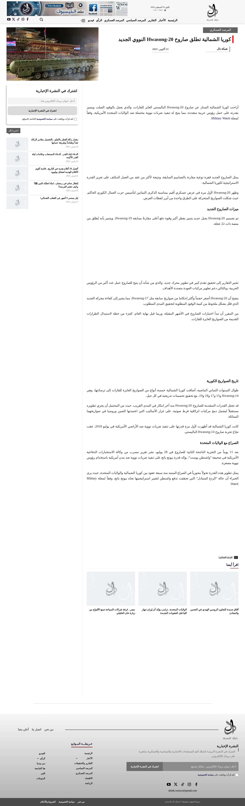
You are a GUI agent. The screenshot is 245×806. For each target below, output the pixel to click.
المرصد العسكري (220, 29)
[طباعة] (181, 75)
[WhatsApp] (192, 75)
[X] (13, 19)
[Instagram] (22, 19)
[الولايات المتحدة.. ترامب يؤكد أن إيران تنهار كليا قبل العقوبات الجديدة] (162, 589)
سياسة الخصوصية (44, 119)
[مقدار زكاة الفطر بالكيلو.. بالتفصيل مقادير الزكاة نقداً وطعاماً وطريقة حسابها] (17, 143)
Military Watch (220, 118)
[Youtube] (8, 19)
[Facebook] (27, 19)
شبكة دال (222, 48)
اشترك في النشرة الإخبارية (42, 110)
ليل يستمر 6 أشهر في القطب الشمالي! (59, 198)
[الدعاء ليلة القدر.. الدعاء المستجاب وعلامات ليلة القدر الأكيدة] (17, 158)
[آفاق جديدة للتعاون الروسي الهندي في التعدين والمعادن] (214, 589)
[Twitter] (175, 784)
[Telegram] (170, 75)
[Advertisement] (162, 148)
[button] (41, 19)
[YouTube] (168, 784)
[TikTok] (18, 19)
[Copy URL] (159, 75)
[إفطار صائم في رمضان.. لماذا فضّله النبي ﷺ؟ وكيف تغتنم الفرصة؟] (17, 187)
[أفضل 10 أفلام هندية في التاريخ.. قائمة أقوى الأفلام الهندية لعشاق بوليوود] (17, 173)
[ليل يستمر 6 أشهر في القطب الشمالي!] (17, 202)
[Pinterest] (203, 75)
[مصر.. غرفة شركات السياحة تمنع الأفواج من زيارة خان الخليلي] (111, 589)
